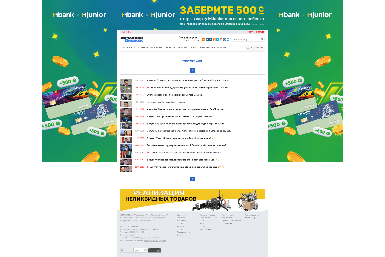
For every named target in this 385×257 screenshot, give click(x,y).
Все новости (128, 48)
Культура (182, 48)
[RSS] (203, 39)
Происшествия (207, 48)
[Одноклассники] (214, 39)
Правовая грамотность (232, 221)
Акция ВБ (221, 48)
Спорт (193, 48)
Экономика (156, 48)
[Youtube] (221, 39)
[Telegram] (228, 39)
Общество (170, 48)
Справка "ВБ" (227, 224)
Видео (202, 226)
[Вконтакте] (207, 39)
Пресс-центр (250, 218)
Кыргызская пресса (208, 218)
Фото (201, 224)
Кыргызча (126, 32)
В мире (180, 235)
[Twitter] (217, 39)
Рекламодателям (256, 32)
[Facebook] (210, 39)
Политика (143, 48)
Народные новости (207, 215)
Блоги (201, 221)
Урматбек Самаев (192, 61)
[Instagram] (224, 39)
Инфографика (205, 229)
